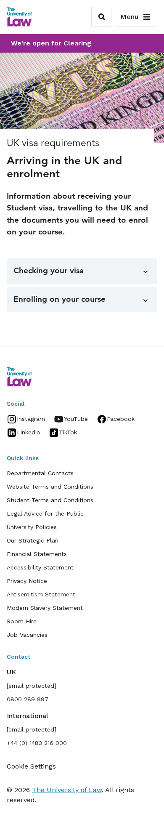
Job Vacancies (27, 634)
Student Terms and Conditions (50, 500)
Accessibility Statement (40, 567)
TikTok (68, 432)
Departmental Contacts (40, 473)
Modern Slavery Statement (45, 607)
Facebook (121, 418)
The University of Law (67, 790)
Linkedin (28, 432)
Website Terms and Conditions (50, 486)
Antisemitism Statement (41, 594)
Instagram (31, 418)
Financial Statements (37, 554)
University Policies (32, 527)
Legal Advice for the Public (45, 513)
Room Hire (22, 621)
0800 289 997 (27, 699)
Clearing (77, 43)
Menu (129, 17)
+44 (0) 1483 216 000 (37, 743)
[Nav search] (101, 17)
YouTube (76, 418)
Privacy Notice (27, 580)
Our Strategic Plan (32, 540)
